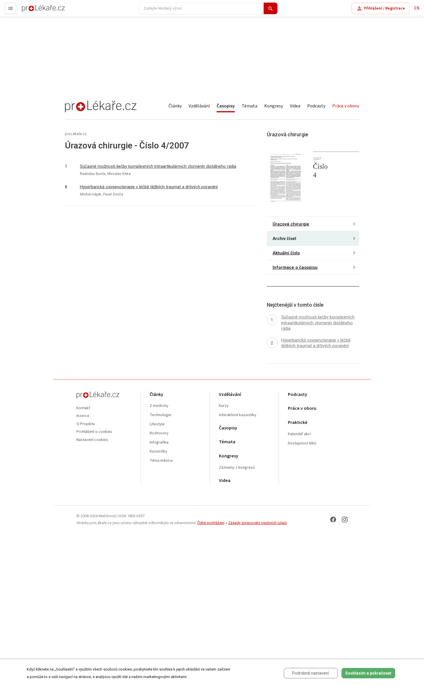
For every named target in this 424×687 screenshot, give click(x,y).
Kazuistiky (158, 451)
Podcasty (316, 106)
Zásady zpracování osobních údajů (257, 523)
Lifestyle (157, 424)
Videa (295, 106)
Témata (249, 106)
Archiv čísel (284, 238)
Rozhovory (159, 433)
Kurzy (224, 406)
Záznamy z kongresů (237, 467)
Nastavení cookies (92, 440)
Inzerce (82, 416)
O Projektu (85, 424)
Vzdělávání (199, 106)
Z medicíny (159, 406)
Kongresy (273, 106)
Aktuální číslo (286, 253)
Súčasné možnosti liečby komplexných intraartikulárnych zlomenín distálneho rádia (158, 166)
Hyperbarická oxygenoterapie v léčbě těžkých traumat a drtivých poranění (149, 186)
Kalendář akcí (299, 434)
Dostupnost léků (302, 443)
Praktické (297, 423)
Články (175, 106)
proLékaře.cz (33, 10)
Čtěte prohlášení (210, 523)
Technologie (160, 415)
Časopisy (226, 106)
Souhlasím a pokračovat (368, 673)
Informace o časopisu (295, 267)
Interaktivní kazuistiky (237, 415)
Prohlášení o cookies (94, 432)
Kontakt (83, 408)
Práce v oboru (345, 106)
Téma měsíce (161, 460)
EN (416, 8)
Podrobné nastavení (310, 673)
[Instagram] (345, 519)
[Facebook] (333, 519)
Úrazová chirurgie (291, 224)
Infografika (159, 442)
